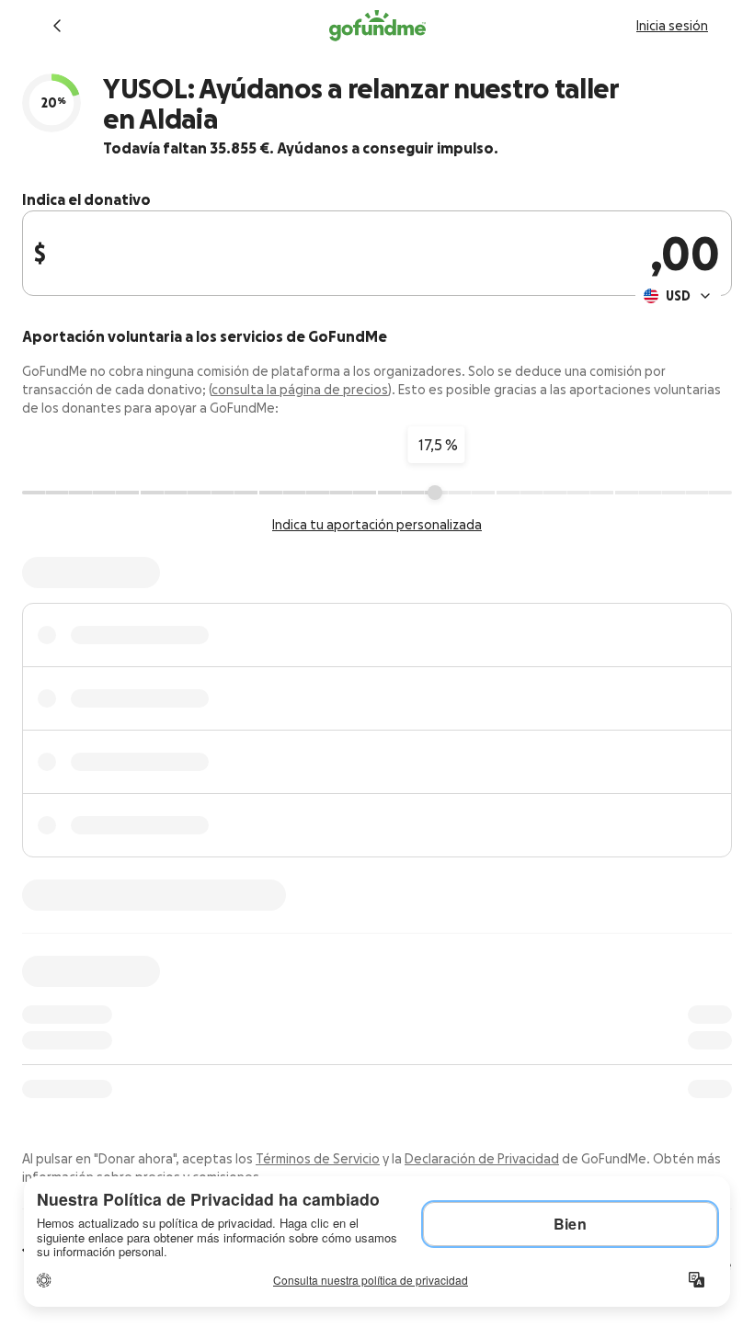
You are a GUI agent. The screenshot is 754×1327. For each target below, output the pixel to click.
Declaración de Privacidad (482, 1158)
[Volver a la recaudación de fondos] (57, 25)
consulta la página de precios (299, 389)
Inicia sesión (672, 25)
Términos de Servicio (318, 1158)
